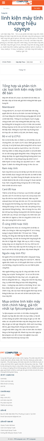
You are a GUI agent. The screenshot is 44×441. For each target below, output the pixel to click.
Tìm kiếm (37, 8)
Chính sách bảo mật (7, 381)
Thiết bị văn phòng (6, 405)
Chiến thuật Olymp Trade (8, 430)
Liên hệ (3, 386)
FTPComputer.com (20, 439)
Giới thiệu (4, 379)
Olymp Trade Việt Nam (8, 425)
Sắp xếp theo (20, 62)
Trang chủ (4, 13)
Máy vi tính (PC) (5, 397)
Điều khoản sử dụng (7, 384)
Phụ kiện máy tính (6, 403)
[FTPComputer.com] (22, 3)
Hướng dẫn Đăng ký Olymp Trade (11, 433)
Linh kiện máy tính (6, 400)
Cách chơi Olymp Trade (8, 428)
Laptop (3, 395)
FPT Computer (31, 439)
